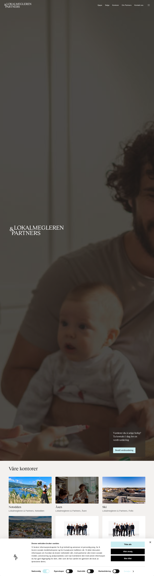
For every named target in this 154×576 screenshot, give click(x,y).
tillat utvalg (127, 551)
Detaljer (127, 571)
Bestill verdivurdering (124, 450)
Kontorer (115, 5)
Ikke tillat (128, 558)
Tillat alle (128, 544)
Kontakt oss (138, 5)
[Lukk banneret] (150, 542)
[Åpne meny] (148, 5)
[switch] (69, 571)
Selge (107, 5)
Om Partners (127, 5)
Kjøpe (100, 5)
